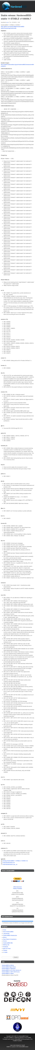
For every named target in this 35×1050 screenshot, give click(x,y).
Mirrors (5, 937)
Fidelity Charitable (17, 888)
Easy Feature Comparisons (9, 939)
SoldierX (8, 1046)
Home (4, 930)
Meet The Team (7, 948)
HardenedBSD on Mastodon (9, 968)
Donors (5, 941)
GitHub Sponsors (17, 887)
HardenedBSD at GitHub (8, 965)
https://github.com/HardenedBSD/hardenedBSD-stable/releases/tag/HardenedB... (12, 27)
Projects (5, 950)
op (7, 22)
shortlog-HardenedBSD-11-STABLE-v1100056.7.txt (15, 860)
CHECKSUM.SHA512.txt (9, 862)
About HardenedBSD (8, 931)
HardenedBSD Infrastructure (10, 935)
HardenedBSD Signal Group (9, 967)
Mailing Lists (6, 944)
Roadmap (5, 946)
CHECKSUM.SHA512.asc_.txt (10, 864)
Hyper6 (23, 1045)
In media (5, 952)
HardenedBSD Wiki (8, 943)
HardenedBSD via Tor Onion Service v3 (11, 970)
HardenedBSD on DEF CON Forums (11, 972)
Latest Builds (6, 933)
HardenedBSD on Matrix (8, 973)
